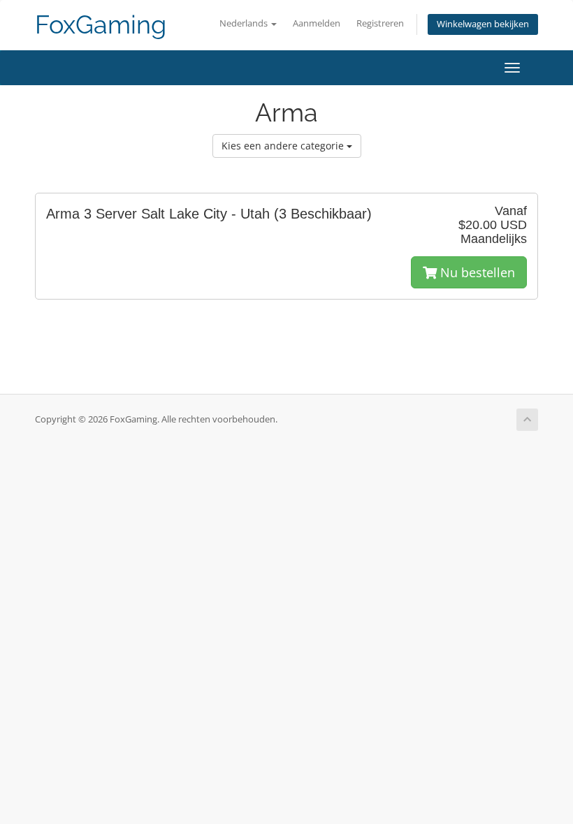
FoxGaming (100, 25)
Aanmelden (316, 23)
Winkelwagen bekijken (483, 24)
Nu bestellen (476, 272)
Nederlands (244, 23)
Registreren (380, 23)
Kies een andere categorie (284, 145)
